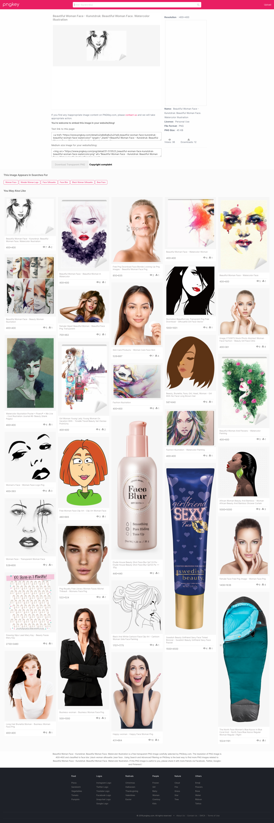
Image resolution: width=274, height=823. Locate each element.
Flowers (199, 787)
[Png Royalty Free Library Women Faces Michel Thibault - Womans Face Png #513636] (83, 555)
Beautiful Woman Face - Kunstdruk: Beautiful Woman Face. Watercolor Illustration (27, 239)
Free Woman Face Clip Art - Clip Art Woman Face (82, 510)
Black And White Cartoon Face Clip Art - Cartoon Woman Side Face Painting (136, 637)
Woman (155, 795)
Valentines (130, 795)
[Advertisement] (103, 88)
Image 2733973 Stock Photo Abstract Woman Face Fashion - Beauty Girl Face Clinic (241, 339)
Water (198, 795)
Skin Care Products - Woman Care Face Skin (134, 350)
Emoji (197, 783)
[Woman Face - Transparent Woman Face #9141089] (30, 527)
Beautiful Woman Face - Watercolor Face (238, 275)
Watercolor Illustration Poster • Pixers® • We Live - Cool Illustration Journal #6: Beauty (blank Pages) (29, 416)
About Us (180, 815)
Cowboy (156, 799)
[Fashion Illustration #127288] (137, 381)
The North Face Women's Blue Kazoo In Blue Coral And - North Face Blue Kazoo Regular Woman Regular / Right (240, 732)
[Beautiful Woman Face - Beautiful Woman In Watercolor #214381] (83, 234)
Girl (153, 787)
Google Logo (102, 803)
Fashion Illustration (122, 402)
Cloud (177, 783)
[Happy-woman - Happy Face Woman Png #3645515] (137, 691)
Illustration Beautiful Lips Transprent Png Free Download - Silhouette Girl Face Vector (187, 320)
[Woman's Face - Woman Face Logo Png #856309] (30, 457)
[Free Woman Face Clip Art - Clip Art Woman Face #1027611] (83, 472)
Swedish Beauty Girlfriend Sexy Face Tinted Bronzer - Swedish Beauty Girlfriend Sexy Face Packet (188, 640)
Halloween (130, 787)
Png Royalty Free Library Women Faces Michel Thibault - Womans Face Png (81, 589)
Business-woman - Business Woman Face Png (81, 712)
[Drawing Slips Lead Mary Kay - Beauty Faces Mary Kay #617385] (30, 602)
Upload (267, 4)
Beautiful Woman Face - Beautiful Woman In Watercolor (80, 275)
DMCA (202, 815)
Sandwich (76, 787)
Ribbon (198, 799)
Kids (154, 803)
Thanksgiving (131, 791)
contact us (131, 114)
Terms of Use (214, 815)
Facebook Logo (103, 795)
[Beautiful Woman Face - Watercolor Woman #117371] (190, 223)
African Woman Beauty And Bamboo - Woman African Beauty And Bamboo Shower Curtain (241, 501)
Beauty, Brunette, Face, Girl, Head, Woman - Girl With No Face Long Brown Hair (189, 394)
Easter (128, 799)
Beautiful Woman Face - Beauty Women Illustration (25, 320)
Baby (154, 791)
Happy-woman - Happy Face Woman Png (133, 734)
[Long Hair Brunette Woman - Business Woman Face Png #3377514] (30, 686)
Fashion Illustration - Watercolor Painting (185, 450)
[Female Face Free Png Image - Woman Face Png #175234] (243, 546)
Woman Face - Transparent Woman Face (25, 559)
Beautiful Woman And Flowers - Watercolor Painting (240, 432)
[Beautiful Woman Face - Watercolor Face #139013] (243, 235)
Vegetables (76, 791)
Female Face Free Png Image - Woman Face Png (242, 579)
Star (176, 795)
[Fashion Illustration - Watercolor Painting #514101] (190, 428)
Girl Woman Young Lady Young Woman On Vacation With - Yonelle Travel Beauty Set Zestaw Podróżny (82, 421)
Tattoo (198, 803)
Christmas (130, 783)
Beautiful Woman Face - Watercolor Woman (187, 252)
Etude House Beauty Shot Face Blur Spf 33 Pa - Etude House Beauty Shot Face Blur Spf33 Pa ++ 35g (136, 565)
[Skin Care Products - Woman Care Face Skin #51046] (137, 314)
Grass (177, 791)
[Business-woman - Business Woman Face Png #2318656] (83, 657)
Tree (177, 799)
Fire (176, 787)
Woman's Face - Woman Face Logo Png (25, 485)
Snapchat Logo (103, 799)
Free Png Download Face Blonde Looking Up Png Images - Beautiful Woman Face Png (136, 267)
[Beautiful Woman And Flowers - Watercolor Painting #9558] (243, 391)
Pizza (73, 783)
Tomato (74, 795)
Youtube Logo (102, 791)
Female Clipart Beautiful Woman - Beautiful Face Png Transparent (82, 327)
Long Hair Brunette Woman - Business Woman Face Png (28, 725)
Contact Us (192, 815)
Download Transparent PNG (70, 164)
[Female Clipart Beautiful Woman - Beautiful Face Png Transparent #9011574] (83, 306)
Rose (197, 791)
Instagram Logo (103, 783)
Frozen (155, 783)
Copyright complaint (100, 164)
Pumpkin (75, 799)
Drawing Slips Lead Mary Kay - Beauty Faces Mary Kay (27, 636)
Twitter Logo (102, 787)
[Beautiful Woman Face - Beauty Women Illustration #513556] (30, 285)
